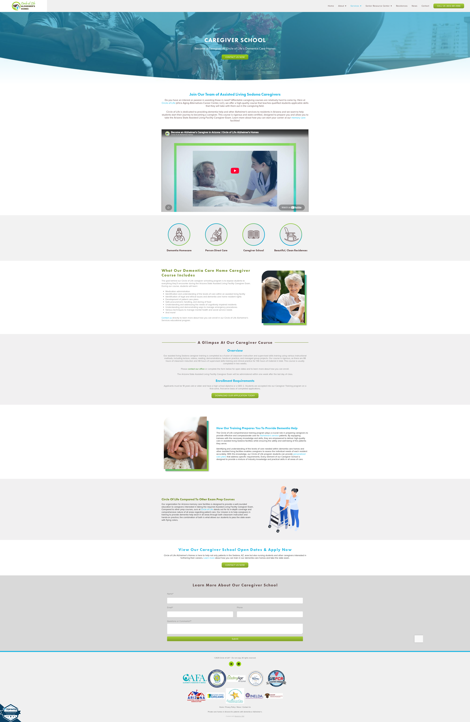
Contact (425, 5)
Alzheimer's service (269, 435)
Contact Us (246, 707)
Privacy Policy (230, 707)
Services (356, 5)
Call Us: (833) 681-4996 (448, 6)
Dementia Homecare (179, 250)
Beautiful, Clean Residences (290, 250)
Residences (402, 5)
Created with (235, 716)
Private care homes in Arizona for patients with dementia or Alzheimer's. (235, 712)
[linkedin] (238, 663)
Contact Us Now (235, 57)
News (414, 5)
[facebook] (231, 663)
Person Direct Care (216, 250)
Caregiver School (253, 250)
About (342, 5)
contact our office (196, 368)
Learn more (209, 557)
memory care (298, 117)
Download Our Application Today (235, 395)
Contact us (167, 317)
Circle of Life (168, 103)
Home (331, 5)
